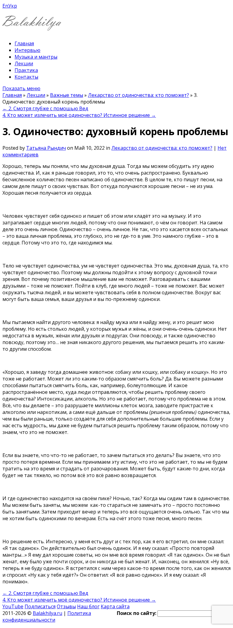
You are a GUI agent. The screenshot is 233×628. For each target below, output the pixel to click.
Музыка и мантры (36, 56)
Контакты (26, 76)
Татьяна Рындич (46, 148)
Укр (12, 5)
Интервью (27, 50)
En (5, 5)
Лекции (24, 63)
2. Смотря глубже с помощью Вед (45, 108)
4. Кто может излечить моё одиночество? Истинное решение (79, 115)
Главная (24, 43)
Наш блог (88, 606)
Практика (26, 70)
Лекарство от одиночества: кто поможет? (138, 95)
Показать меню (21, 88)
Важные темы (66, 95)
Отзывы (66, 606)
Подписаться (40, 606)
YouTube (12, 606)
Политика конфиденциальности (46, 616)
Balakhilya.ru (47, 613)
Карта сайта (115, 606)
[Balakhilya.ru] (31, 26)
